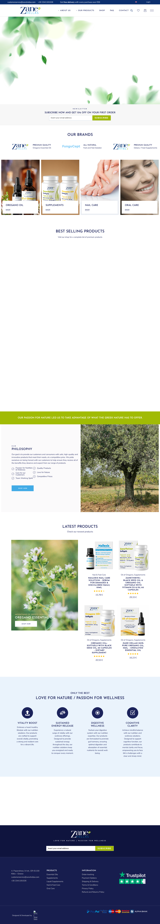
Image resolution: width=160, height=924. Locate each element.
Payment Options (89, 878)
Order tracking (88, 874)
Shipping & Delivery (90, 881)
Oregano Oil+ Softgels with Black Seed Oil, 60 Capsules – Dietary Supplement (99, 648)
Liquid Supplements (55, 881)
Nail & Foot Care (99, 575)
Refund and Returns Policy (93, 892)
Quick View (109, 546)
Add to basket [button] (99, 570)
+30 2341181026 (45, 2)
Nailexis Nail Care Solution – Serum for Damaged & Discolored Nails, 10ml (99, 583)
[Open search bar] (131, 11)
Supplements (139, 575)
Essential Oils (52, 874)
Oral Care (51, 888)
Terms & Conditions (90, 885)
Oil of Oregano (127, 575)
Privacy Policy (88, 888)
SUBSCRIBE (101, 118)
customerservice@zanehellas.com (22, 2)
